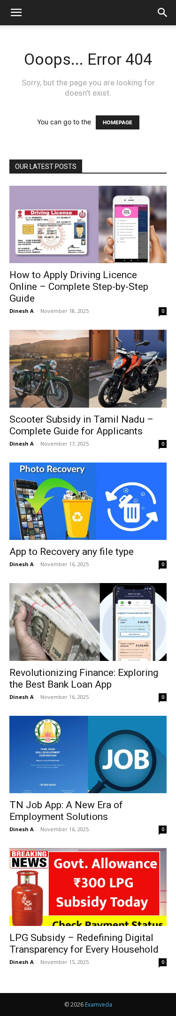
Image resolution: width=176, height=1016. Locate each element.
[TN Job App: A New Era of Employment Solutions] (88, 754)
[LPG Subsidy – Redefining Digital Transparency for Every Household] (88, 886)
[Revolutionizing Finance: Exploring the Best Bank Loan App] (88, 621)
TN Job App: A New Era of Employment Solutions (66, 810)
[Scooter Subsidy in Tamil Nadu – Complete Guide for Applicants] (88, 368)
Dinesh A (21, 310)
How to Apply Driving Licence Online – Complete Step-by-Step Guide (78, 286)
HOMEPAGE (117, 122)
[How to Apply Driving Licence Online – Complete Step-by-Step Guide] (88, 224)
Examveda (98, 1004)
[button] (16, 12)
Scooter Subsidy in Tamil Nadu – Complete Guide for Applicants (81, 425)
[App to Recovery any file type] (88, 501)
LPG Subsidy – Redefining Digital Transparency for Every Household (84, 943)
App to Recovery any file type (71, 551)
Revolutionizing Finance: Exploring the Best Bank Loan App (83, 678)
